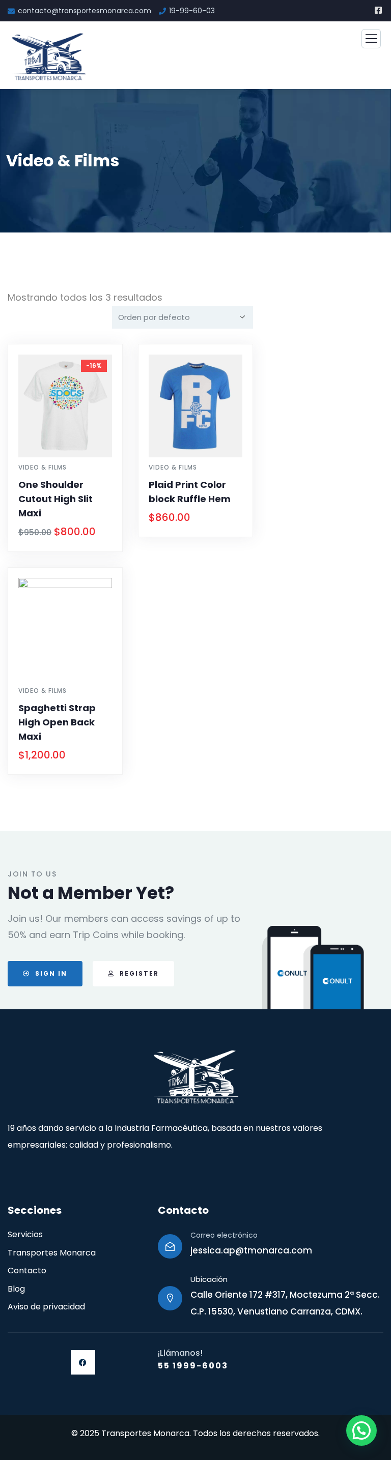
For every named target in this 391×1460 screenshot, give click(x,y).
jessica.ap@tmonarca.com (251, 1250)
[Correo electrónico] (170, 1246)
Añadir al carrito (70, 549)
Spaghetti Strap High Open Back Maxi (57, 722)
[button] (361, 1430)
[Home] (195, 1078)
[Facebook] (83, 1362)
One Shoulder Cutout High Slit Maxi (55, 498)
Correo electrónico (224, 1235)
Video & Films (42, 467)
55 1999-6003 (193, 1365)
